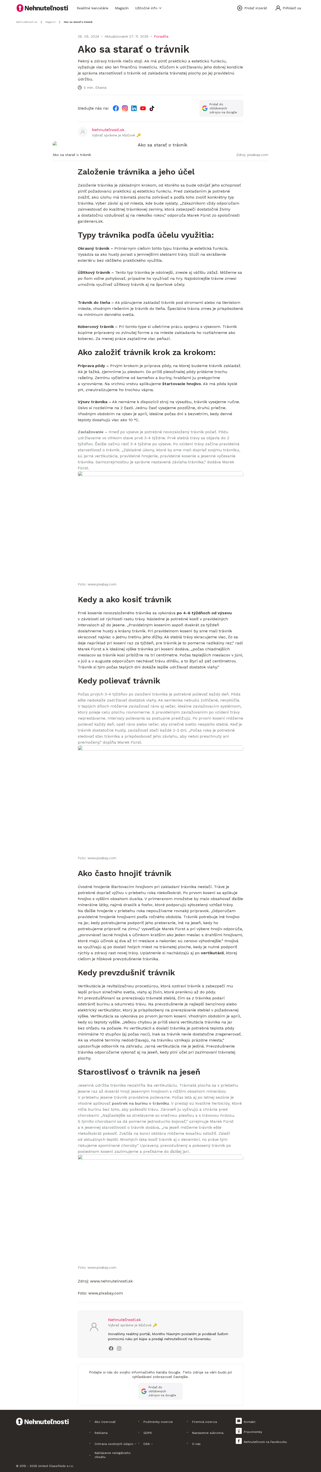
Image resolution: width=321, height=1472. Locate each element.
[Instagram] (125, 108)
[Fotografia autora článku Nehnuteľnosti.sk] (83, 132)
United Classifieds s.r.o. (56, 1466)
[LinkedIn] (134, 108)
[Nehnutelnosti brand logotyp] (42, 8)
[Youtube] (143, 108)
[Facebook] (116, 108)
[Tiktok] (152, 108)
